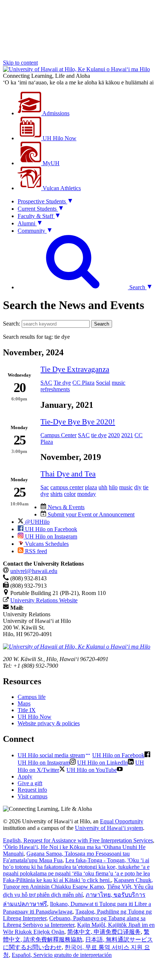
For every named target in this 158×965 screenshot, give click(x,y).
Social (103, 383)
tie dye (99, 435)
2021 (127, 435)
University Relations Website (44, 600)
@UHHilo (37, 522)
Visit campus (32, 796)
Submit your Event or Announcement (90, 514)
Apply (25, 776)
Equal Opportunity (121, 821)
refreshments (55, 389)
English (78, 840)
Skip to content (20, 62)
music (118, 383)
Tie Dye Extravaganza (74, 369)
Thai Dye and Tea (68, 473)
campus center (66, 487)
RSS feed (35, 551)
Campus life (32, 697)
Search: (11, 323)
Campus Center (58, 435)
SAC (46, 383)
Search (101, 324)
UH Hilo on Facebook (50, 529)
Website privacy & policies (49, 723)
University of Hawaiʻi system (109, 828)
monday (86, 494)
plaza (91, 487)
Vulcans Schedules (46, 544)
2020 (114, 435)
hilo (113, 487)
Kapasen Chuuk (78, 883)
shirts (56, 494)
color (70, 494)
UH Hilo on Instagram (50, 536)
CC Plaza (83, 383)
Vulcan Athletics (61, 188)
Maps (24, 703)
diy (137, 487)
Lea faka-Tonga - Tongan (76, 870)
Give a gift (30, 783)
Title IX (27, 710)
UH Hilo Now (58, 138)
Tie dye (62, 383)
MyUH (50, 163)
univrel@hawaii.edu (33, 571)
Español (62, 955)
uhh (102, 487)
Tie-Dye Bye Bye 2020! (77, 421)
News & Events (65, 507)
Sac (44, 487)
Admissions (55, 113)
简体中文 (104, 932)
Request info (32, 790)
